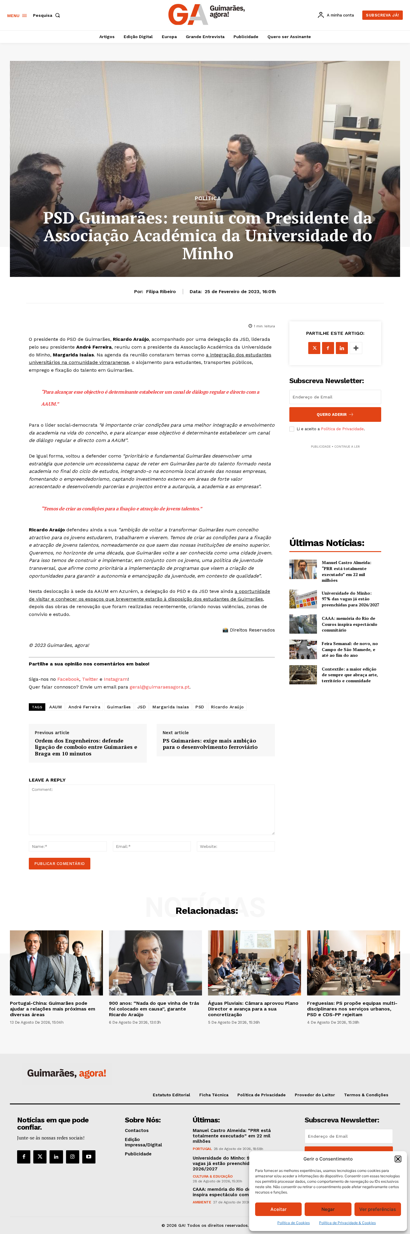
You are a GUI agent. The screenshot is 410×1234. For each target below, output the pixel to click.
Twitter (90, 679)
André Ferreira (84, 706)
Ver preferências (377, 1209)
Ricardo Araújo (227, 706)
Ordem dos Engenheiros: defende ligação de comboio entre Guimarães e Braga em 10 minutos (86, 747)
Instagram (116, 679)
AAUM (55, 706)
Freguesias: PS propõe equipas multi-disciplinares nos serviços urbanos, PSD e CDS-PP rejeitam (352, 1008)
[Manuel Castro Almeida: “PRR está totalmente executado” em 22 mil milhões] (303, 569)
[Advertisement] (335, 487)
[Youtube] (88, 1156)
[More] (356, 348)
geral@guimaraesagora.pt (159, 687)
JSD (141, 706)
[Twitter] (40, 1156)
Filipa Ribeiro (161, 291)
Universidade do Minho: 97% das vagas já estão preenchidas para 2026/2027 (350, 599)
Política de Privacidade (342, 429)
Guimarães (119, 706)
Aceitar (278, 1209)
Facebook (68, 679)
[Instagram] (72, 1156)
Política (208, 198)
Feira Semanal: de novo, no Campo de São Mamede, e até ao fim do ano (350, 649)
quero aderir (332, 414)
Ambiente (202, 1202)
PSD (199, 706)
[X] (314, 348)
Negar (328, 1209)
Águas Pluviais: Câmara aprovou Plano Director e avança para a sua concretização (253, 1008)
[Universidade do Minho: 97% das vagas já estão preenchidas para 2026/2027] (303, 598)
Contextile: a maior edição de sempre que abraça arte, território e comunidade (350, 674)
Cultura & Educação (212, 1176)
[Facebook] (328, 348)
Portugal (202, 1149)
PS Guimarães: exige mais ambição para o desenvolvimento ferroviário (210, 743)
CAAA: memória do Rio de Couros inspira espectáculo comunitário (349, 624)
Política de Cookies (293, 1222)
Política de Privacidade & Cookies (347, 1222)
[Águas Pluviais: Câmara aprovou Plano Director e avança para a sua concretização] (254, 962)
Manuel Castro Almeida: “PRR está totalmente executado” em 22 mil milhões (346, 571)
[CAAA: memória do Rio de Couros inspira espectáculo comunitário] (303, 624)
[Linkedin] (342, 348)
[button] (398, 1159)
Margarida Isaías (170, 706)
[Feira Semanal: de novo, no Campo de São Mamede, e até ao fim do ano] (303, 649)
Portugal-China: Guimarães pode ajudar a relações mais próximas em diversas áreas (52, 1008)
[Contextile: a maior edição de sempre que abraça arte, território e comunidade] (303, 674)
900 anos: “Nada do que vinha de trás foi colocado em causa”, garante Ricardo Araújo (154, 1008)
